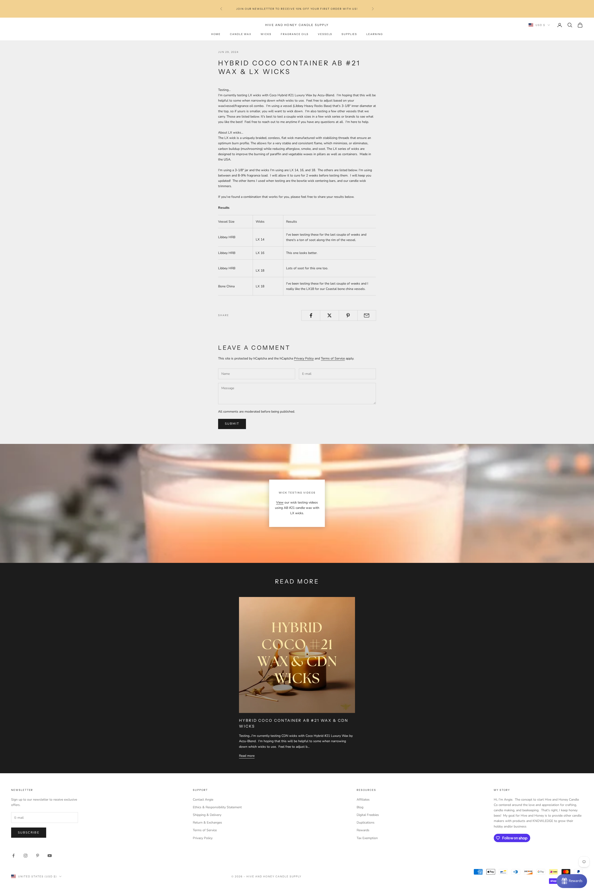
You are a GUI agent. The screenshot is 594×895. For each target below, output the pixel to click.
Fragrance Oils (295, 34)
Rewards (363, 830)
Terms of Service (333, 358)
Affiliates (363, 799)
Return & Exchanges (207, 822)
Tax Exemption (367, 838)
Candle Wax (240, 34)
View (280, 502)
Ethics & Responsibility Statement (217, 807)
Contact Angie (203, 799)
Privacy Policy (304, 358)
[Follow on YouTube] (49, 855)
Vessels (325, 34)
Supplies (349, 34)
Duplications (365, 822)
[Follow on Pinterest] (37, 855)
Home (216, 34)
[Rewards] (571, 881)
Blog (360, 807)
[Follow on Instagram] (25, 855)
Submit (232, 424)
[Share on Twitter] (329, 315)
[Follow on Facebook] (13, 855)
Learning (374, 34)
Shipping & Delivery (207, 815)
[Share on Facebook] (311, 315)
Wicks (266, 34)
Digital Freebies (368, 815)
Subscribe (28, 833)
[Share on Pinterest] (348, 315)
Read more (247, 756)
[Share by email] (367, 315)
